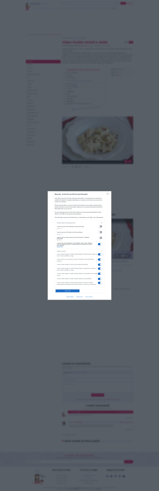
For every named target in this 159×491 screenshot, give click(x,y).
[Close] (108, 194)
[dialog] (79, 245)
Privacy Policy (89, 296)
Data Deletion (70, 296)
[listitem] (79, 223)
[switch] (100, 226)
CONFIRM (68, 291)
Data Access (79, 296)
